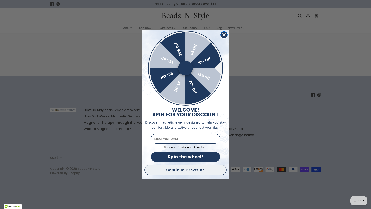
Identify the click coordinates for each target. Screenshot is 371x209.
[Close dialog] (224, 34)
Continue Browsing (185, 170)
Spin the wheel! (185, 157)
